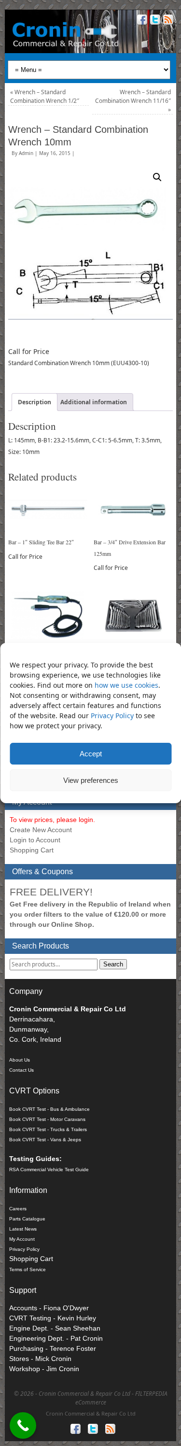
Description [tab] (34, 402)
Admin (26, 153)
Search (113, 964)
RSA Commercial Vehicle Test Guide (49, 1169)
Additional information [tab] (93, 402)
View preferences (90, 780)
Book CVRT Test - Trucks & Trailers (48, 1129)
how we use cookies (126, 685)
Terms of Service (27, 1269)
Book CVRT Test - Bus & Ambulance (49, 1109)
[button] (157, 177)
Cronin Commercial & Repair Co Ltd (91, 1413)
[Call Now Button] (23, 1425)
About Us (19, 1060)
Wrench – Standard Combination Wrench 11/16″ (133, 100)
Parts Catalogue (27, 1218)
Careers (18, 1208)
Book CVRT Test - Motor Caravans (47, 1119)
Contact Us (21, 1070)
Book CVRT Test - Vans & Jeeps (45, 1139)
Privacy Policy (113, 715)
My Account (22, 1239)
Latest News (23, 1229)
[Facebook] (141, 21)
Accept (91, 754)
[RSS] (167, 21)
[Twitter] (154, 21)
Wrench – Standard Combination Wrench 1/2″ (44, 96)
